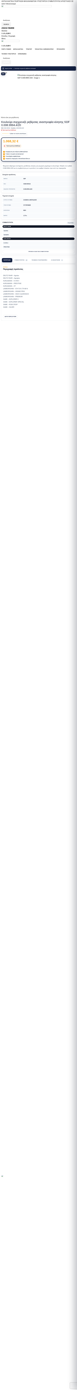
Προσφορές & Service (11, 1209)
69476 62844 (17, 1321)
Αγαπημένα (7, 1233)
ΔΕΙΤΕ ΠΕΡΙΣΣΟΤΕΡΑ (10, 316)
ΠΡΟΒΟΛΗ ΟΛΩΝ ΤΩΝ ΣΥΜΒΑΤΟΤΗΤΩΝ (38, 251)
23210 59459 (8, 1321)
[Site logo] (27, 11)
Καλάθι (5, 1230)
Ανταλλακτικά (8, 1199)
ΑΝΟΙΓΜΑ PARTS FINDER (11, 1174)
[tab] (7, 260)
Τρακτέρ (6, 1202)
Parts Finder (7, 1195)
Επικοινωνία (7, 1223)
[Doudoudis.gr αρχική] (7, 1176)
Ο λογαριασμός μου (10, 1226)
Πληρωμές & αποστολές (11, 1219)
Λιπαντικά (6, 1206)
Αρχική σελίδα (8, 68)
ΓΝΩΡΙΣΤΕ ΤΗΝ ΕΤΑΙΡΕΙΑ (12, 1186)
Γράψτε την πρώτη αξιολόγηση (18, 133)
